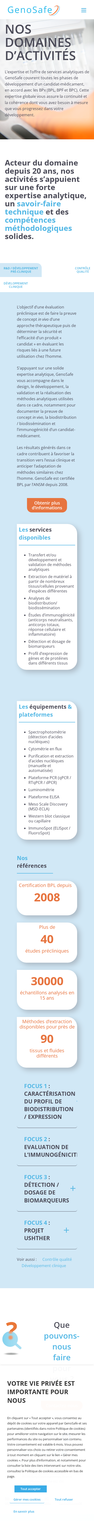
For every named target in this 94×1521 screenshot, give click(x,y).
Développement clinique (44, 1265)
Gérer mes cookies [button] (26, 1499)
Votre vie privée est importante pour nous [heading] (41, 1392)
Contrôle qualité (57, 1259)
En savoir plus (23, 1511)
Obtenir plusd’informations (47, 505)
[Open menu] (84, 10)
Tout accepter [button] (30, 1489)
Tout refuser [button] (64, 1499)
